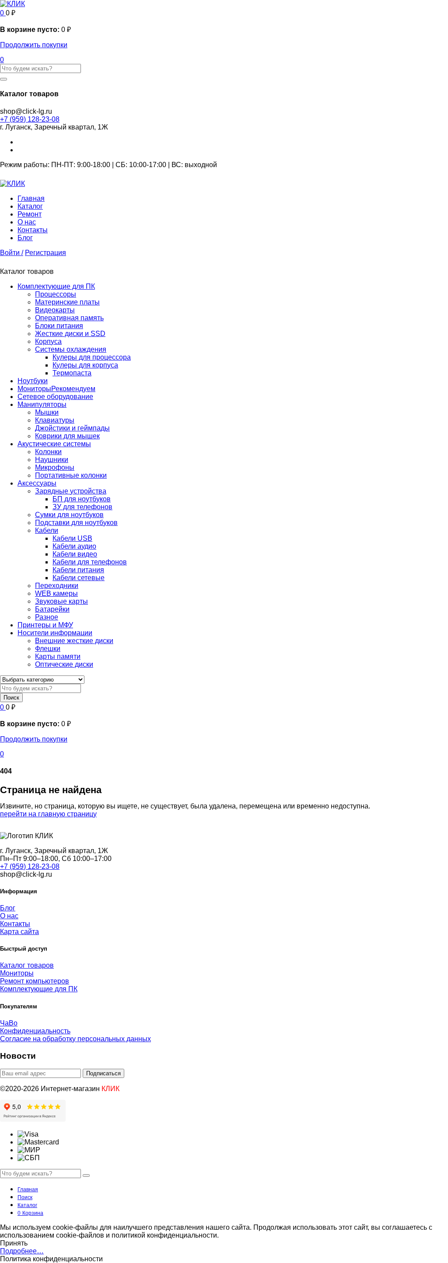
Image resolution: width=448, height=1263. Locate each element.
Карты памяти (57, 656)
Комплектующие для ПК (56, 286)
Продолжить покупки (33, 45)
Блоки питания (59, 325)
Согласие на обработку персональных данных (75, 1039)
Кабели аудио (74, 546)
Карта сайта (19, 931)
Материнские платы (67, 302)
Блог (25, 237)
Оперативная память (69, 318)
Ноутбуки (33, 381)
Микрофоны (54, 467)
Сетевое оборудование (55, 396)
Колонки (48, 451)
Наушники (51, 459)
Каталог (30, 206)
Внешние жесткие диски (74, 640)
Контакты (33, 230)
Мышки (47, 412)
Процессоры (55, 294)
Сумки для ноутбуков (69, 514)
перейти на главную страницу (48, 814)
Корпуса (48, 341)
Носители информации (55, 633)
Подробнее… (22, 1251)
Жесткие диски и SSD (70, 333)
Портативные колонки (71, 475)
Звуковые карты (61, 601)
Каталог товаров (27, 965)
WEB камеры (56, 593)
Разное (46, 617)
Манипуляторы (42, 404)
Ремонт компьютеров (34, 981)
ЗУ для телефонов (82, 507)
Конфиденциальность (35, 1031)
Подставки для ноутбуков (76, 522)
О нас (27, 222)
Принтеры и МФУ (45, 625)
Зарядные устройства (70, 491)
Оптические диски (64, 664)
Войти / (11, 252)
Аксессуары (37, 483)
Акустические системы (54, 444)
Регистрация (45, 252)
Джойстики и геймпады (72, 428)
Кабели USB (72, 538)
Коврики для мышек (67, 436)
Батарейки (52, 609)
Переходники (56, 585)
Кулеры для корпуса (85, 365)
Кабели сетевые (78, 577)
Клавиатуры (54, 420)
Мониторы (56, 388)
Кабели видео (74, 554)
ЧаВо (9, 1023)
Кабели (46, 530)
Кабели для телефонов (89, 562)
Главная (31, 198)
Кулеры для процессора (91, 357)
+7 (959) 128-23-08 (30, 119)
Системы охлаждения (70, 349)
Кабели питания (78, 570)
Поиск (11, 697)
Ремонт (30, 214)
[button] (3, 13)
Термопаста (71, 373)
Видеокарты (55, 310)
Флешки (47, 648)
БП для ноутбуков (81, 499)
